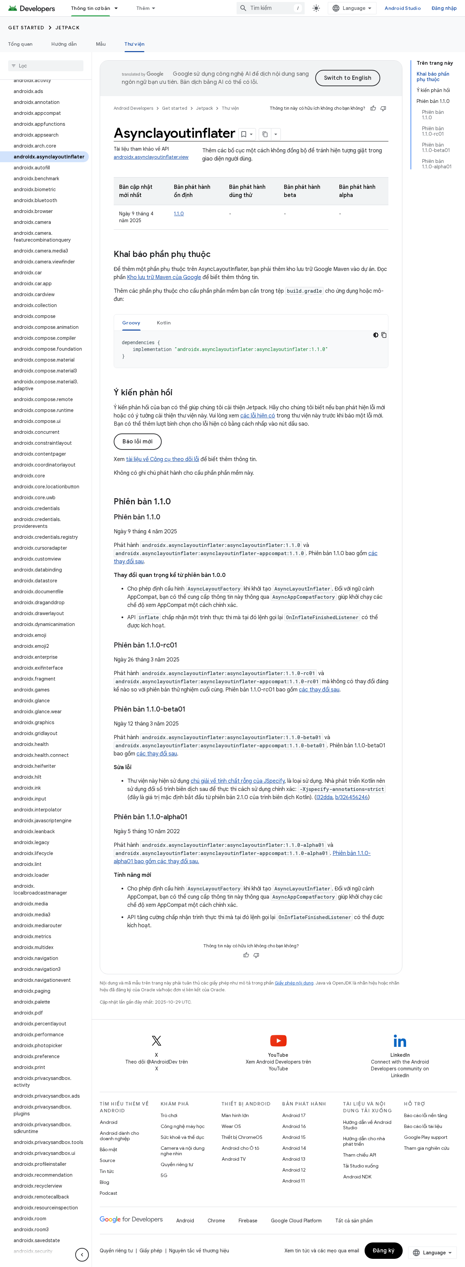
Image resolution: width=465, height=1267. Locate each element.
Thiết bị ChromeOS (242, 1137)
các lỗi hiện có (257, 415)
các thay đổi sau (319, 689)
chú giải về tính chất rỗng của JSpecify (238, 781)
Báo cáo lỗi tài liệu (423, 1126)
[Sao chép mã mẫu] (384, 335)
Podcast (108, 1193)
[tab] (131, 323)
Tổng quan (20, 44)
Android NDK (357, 1177)
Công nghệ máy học (183, 1126)
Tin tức (107, 1171)
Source (107, 1160)
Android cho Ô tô (240, 1148)
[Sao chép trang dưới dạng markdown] (265, 134)
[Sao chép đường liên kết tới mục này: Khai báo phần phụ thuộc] (217, 255)
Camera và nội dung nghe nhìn (183, 1151)
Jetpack (67, 28)
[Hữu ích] (373, 108)
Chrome (216, 1221)
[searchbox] (45, 65)
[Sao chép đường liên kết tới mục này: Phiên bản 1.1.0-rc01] (184, 646)
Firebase (248, 1221)
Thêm (143, 8)
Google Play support (425, 1137)
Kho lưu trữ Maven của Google (164, 277)
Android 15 (294, 1137)
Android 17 (294, 1115)
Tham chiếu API (359, 1155)
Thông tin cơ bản (90, 8)
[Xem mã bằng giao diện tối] (376, 335)
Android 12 (294, 1170)
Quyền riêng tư (177, 1164)
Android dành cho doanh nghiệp (119, 1136)
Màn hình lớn (235, 1115)
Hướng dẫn (64, 44)
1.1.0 (179, 214)
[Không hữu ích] (383, 108)
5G (164, 1175)
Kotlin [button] (164, 323)
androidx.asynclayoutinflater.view (151, 157)
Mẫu (101, 44)
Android (108, 1122)
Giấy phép (151, 1250)
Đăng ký (384, 1250)
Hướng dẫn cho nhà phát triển (364, 1141)
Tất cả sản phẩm (354, 1221)
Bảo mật (108, 1149)
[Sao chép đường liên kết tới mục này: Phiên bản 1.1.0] (178, 502)
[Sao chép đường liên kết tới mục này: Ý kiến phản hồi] (179, 393)
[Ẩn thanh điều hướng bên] (82, 1255)
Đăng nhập (444, 8)
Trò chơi (169, 1115)
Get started (26, 28)
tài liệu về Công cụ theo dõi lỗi (162, 459)
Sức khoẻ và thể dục (182, 1137)
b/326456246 (351, 797)
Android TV (234, 1159)
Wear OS (231, 1126)
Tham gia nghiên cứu (426, 1148)
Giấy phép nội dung (294, 983)
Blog (104, 1182)
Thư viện (134, 44)
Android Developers (133, 108)
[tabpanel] (251, 349)
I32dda (324, 797)
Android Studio (403, 8)
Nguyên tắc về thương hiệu (199, 1250)
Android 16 (294, 1126)
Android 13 (293, 1159)
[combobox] (271, 8)
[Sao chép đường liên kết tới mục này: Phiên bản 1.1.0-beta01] (192, 710)
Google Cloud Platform (296, 1221)
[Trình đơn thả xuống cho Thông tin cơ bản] (119, 8)
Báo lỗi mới (138, 441)
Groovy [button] (131, 323)
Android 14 (294, 1148)
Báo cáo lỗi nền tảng (425, 1115)
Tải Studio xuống (361, 1166)
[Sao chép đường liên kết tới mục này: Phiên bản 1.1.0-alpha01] (194, 817)
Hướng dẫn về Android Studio (367, 1125)
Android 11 (293, 1181)
